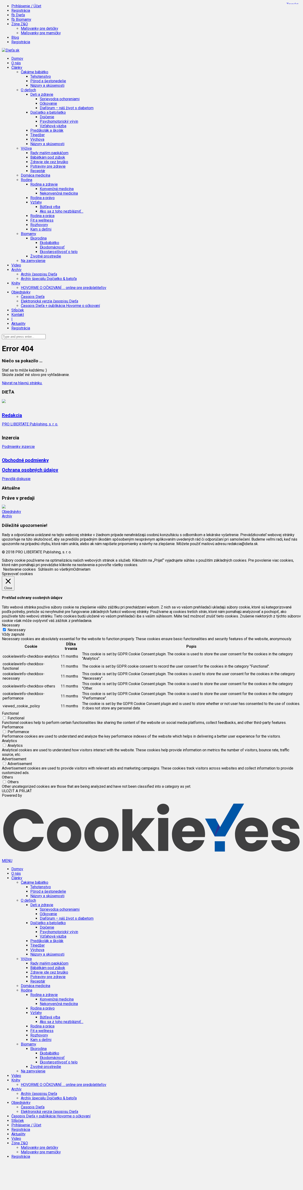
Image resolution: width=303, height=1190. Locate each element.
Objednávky (11, 511)
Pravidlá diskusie (16, 479)
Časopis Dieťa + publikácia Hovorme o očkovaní (60, 305)
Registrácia (20, 10)
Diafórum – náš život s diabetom (67, 108)
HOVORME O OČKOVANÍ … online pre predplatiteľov (63, 287)
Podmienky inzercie (18, 446)
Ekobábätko (49, 243)
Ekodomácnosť (52, 247)
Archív (7, 516)
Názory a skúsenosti (47, 85)
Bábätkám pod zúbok (47, 157)
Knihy (15, 1080)
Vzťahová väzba (53, 126)
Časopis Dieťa (33, 296)
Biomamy (28, 1044)
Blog (15, 37)
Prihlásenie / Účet (26, 6)
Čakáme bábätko (34, 882)
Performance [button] (12, 727)
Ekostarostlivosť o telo (59, 251)
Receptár (37, 171)
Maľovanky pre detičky (39, 28)
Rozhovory (39, 225)
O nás (16, 63)
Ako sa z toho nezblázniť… (61, 211)
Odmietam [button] (81, 569)
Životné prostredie (45, 256)
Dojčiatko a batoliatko (48, 923)
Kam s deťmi (40, 229)
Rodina (26, 990)
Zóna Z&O (19, 1143)
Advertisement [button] (14, 759)
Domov (17, 58)
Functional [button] (10, 713)
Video (16, 265)
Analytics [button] (9, 741)
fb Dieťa (18, 15)
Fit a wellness (41, 220)
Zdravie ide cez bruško (49, 162)
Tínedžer (37, 135)
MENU (7, 860)
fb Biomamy (21, 19)
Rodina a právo (42, 198)
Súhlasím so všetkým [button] (55, 569)
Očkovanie (48, 103)
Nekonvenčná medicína (59, 193)
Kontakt (17, 314)
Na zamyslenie (33, 260)
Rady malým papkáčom (49, 153)
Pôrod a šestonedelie (48, 81)
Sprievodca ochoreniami (60, 99)
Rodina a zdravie (44, 995)
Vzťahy (36, 1013)
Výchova (37, 139)
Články (16, 878)
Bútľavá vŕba (50, 207)
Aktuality (18, 323)
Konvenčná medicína (57, 189)
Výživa (26, 959)
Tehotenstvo (40, 76)
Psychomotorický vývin (59, 121)
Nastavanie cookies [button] (19, 569)
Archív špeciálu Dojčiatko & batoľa (49, 278)
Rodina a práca (42, 216)
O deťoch (28, 900)
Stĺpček (17, 310)
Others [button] (7, 777)
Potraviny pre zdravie (48, 166)
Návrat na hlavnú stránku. (22, 383)
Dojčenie (47, 117)
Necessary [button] (11, 625)
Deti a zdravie (41, 905)
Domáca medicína (35, 175)
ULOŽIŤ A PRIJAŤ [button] (17, 791)
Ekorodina (38, 1048)
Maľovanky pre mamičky (41, 33)
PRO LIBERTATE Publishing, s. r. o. (30, 424)
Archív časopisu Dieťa (39, 274)
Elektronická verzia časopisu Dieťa (49, 301)
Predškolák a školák (46, 130)
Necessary (17, 630)
